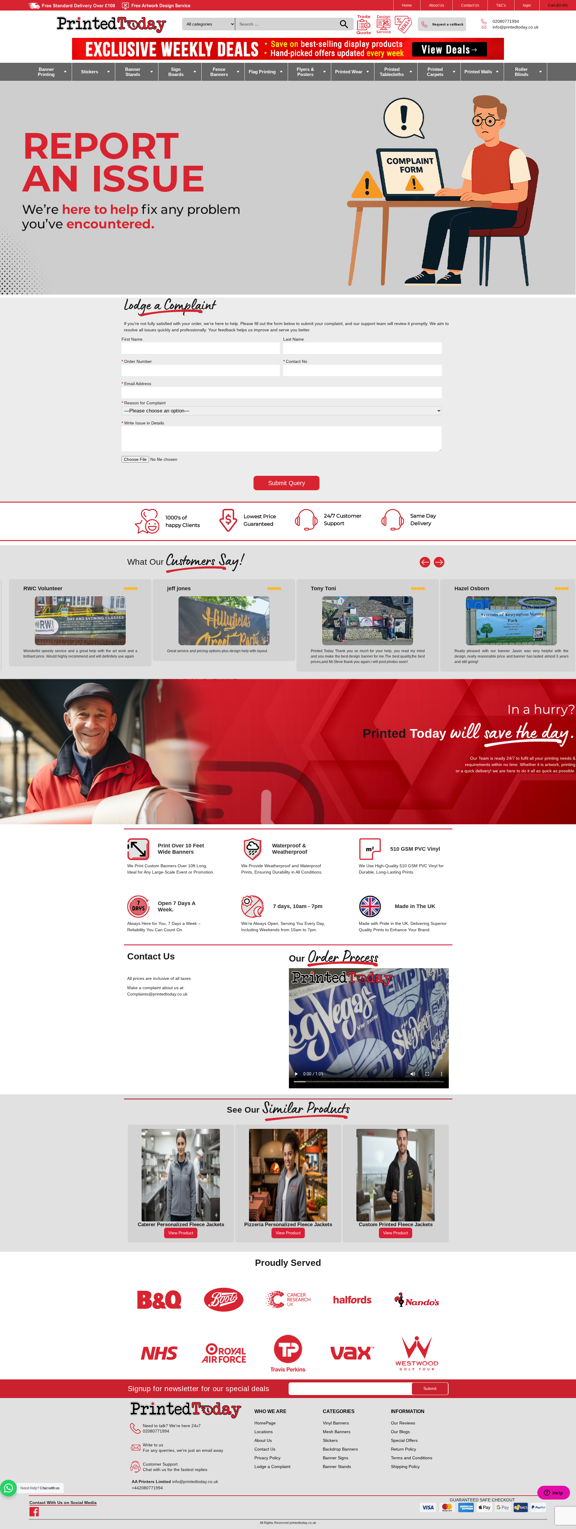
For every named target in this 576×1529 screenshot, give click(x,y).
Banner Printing (46, 72)
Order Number (137, 361)
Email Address (136, 383)
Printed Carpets (435, 72)
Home (407, 5)
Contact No (295, 361)
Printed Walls (478, 71)
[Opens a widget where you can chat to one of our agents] (553, 1493)
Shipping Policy (405, 1466)
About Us (436, 5)
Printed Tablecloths (392, 72)
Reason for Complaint (144, 402)
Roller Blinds (521, 72)
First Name (132, 339)
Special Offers (404, 1440)
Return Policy (403, 1449)
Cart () (558, 5)
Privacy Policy (267, 1457)
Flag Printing (262, 71)
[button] (442, 24)
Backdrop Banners (340, 1449)
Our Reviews (403, 1423)
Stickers (89, 71)
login (527, 5)
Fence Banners (219, 72)
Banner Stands (132, 72)
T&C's (501, 5)
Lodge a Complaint (272, 1466)
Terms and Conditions (411, 1457)
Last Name (293, 339)
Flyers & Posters (305, 72)
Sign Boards (176, 72)
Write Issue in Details (143, 423)
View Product (180, 1232)
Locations (263, 1431)
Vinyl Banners (336, 1423)
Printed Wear (348, 71)
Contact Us (470, 5)
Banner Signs (335, 1457)
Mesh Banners (336, 1431)
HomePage (265, 1423)
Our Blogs (400, 1431)
